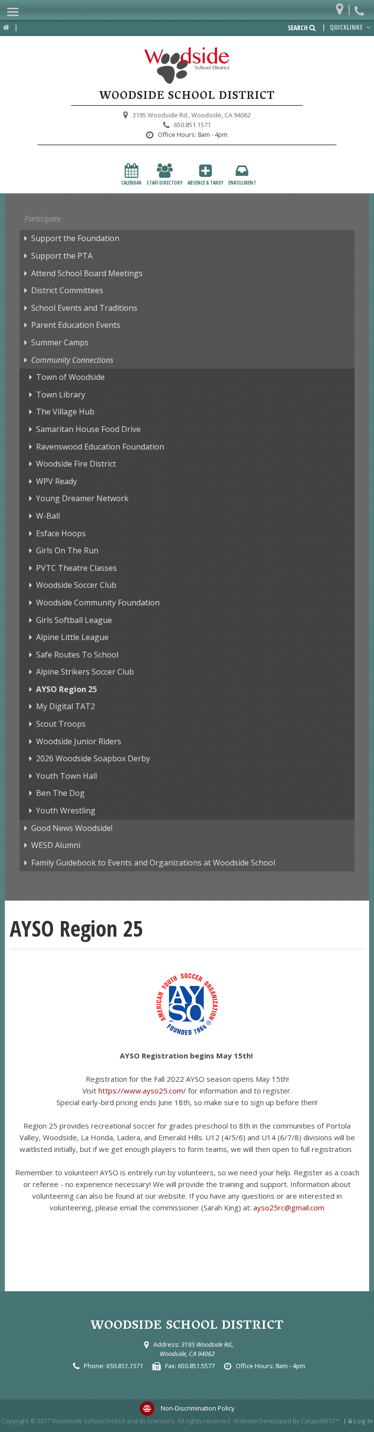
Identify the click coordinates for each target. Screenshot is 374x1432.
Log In (363, 1420)
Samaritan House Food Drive (88, 429)
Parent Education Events (75, 325)
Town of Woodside (70, 377)
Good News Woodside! (71, 828)
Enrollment (242, 182)
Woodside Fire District (76, 463)
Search (298, 27)
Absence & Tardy (205, 182)
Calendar (131, 182)
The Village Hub (65, 411)
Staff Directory (165, 182)
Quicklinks (347, 27)
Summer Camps (60, 342)
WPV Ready (56, 481)
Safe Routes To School (77, 654)
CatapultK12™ (320, 1420)
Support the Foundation (75, 238)
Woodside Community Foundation (98, 602)
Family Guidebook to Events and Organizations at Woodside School (153, 862)
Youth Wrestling (65, 810)
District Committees (67, 290)
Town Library (60, 394)
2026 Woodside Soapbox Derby (93, 758)
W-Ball (48, 515)
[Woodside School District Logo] (187, 66)
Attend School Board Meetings (87, 273)
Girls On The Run (67, 550)
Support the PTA (62, 255)
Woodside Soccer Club (76, 585)
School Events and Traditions (84, 307)
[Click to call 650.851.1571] (361, 7)
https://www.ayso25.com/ (142, 1090)
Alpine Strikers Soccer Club (85, 671)
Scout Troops (61, 723)
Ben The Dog (60, 793)
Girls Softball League (74, 620)
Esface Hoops (61, 533)
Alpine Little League (72, 637)
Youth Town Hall (66, 776)
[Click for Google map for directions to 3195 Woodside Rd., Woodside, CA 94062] (342, 7)
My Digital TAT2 (65, 706)
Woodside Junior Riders (78, 741)
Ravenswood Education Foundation (100, 446)
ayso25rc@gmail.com (288, 1207)
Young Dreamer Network (82, 498)
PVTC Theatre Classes (76, 568)
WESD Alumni (55, 845)
